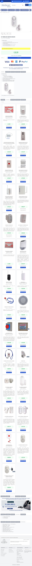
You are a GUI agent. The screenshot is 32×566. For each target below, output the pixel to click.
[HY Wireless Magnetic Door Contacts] (23, 380)
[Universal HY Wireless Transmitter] (23, 275)
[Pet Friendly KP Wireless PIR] (23, 218)
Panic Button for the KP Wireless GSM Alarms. (9, 170)
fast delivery (19, 55)
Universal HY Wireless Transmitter (23, 282)
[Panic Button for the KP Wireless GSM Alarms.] (9, 163)
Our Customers (3, 554)
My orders (10, 549)
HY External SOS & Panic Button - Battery (9, 333)
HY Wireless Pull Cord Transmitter (9, 445)
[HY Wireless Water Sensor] (2, 33)
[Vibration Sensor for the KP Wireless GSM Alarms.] (23, 136)
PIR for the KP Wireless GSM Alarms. (23, 116)
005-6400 (10, 76)
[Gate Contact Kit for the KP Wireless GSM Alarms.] (23, 163)
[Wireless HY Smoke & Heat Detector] (23, 300)
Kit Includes (18, 71)
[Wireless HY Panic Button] (9, 300)
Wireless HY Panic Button (9, 306)
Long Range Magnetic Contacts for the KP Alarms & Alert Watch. (9, 197)
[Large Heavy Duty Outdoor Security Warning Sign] (23, 326)
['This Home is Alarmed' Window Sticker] (9, 245)
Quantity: (2, 57)
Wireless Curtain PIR (9, 225)
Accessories (7, 71)
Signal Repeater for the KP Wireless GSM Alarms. (23, 197)
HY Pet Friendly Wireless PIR (23, 416)
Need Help (2, 550)
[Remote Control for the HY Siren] (9, 275)
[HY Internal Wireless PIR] (9, 410)
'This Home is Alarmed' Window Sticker (9, 252)
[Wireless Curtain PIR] (9, 218)
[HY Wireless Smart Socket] (23, 438)
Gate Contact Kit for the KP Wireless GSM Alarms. (23, 170)
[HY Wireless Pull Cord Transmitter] (9, 438)
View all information (9, 153)
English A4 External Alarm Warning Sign (9, 116)
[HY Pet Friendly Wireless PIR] (23, 410)
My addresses (11, 550)
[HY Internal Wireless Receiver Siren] (9, 380)
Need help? (12, 71)
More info (2, 71)
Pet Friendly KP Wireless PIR (23, 225)
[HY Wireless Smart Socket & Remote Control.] (9, 469)
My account (10, 547)
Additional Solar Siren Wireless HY (23, 252)
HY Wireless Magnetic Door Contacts (23, 387)
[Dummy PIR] (23, 354)
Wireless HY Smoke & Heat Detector (23, 307)
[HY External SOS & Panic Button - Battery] (9, 326)
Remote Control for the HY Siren (9, 282)
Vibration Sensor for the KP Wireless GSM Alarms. (23, 143)
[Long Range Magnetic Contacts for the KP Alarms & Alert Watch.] (9, 190)
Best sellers (2, 549)
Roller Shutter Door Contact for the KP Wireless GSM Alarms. (8, 143)
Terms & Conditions (4, 553)
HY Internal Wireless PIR (9, 416)
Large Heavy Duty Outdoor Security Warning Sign (23, 333)
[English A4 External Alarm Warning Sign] (9, 109)
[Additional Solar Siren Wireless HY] (23, 245)
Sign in (30, 6)
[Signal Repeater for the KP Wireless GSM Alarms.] (23, 190)
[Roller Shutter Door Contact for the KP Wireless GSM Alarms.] (9, 136)
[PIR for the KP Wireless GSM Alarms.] (23, 109)
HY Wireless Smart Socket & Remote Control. (9, 476)
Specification (23, 71)
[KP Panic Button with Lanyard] (9, 354)
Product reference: (3, 38)
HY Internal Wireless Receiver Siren (9, 387)
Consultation (3, 555)
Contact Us (4, 95)
